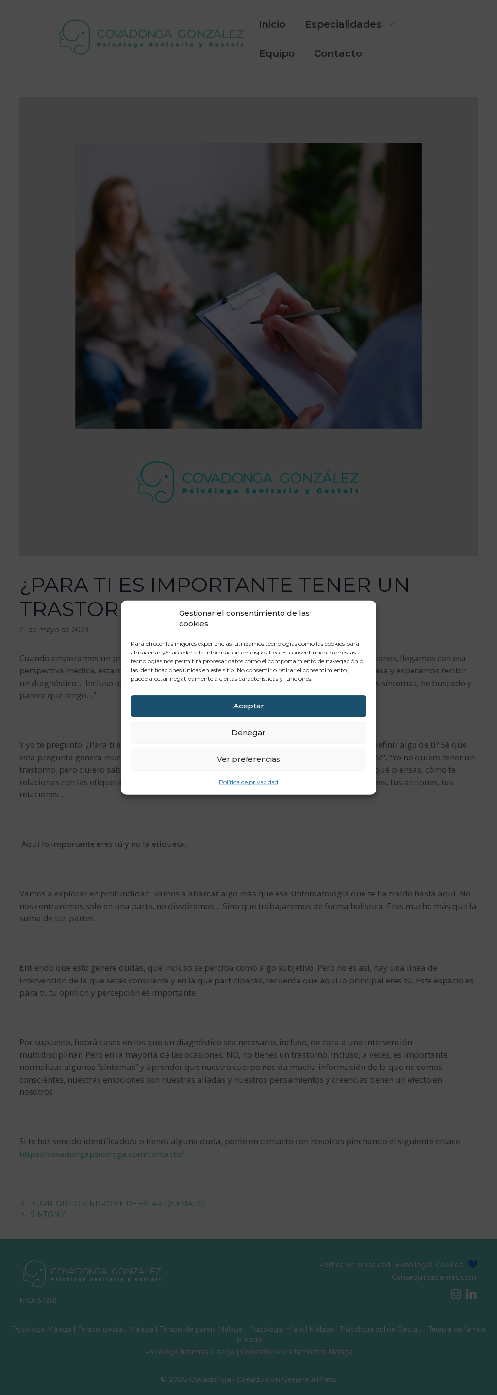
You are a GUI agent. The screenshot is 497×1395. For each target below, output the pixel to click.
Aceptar (248, 705)
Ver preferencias (248, 759)
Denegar (248, 732)
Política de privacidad (248, 781)
